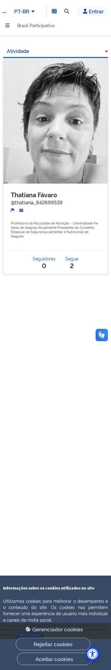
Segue (71, 262)
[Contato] (21, 209)
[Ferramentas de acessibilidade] (92, 654)
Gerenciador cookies (57, 629)
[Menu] (7, 25)
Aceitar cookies (54, 658)
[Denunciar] (13, 209)
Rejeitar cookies (53, 643)
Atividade (18, 50)
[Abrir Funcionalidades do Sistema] (54, 11)
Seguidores (44, 262)
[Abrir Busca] (66, 11)
